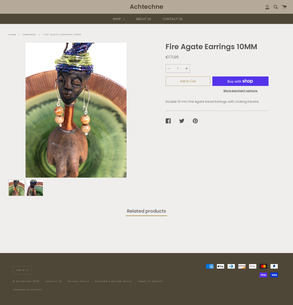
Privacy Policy (78, 281)
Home (12, 34)
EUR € (21, 269)
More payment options (240, 91)
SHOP (117, 19)
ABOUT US (143, 19)
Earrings (29, 34)
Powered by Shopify (27, 289)
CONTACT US (173, 19)
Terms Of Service (150, 281)
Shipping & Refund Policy (113, 281)
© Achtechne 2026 (26, 281)
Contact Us (53, 281)
